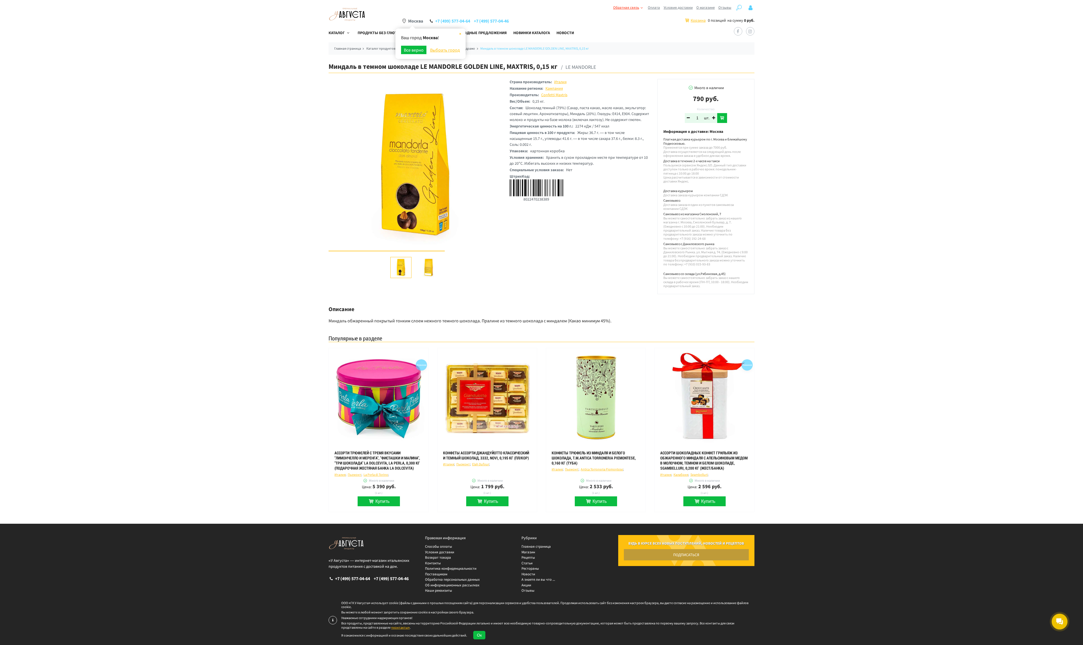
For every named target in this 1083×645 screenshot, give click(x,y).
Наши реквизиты (438, 590)
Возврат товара (438, 557)
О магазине (705, 7)
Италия (560, 81)
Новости (565, 32)
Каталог (337, 32)
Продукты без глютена (381, 32)
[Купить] (722, 118)
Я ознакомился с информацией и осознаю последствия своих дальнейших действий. (404, 635)
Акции (526, 585)
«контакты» (400, 627)
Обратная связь (626, 7)
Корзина (698, 20)
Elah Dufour (480, 464)
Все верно (414, 50)
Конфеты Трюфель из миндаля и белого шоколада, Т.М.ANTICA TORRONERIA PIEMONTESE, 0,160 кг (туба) (594, 458)
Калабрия (680, 474)
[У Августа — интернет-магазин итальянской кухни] (347, 14)
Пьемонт (354, 474)
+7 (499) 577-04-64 (452, 21)
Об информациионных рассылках (452, 585)
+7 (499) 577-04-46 (491, 21)
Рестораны (530, 568)
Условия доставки (678, 7)
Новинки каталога (531, 32)
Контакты (433, 563)
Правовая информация (445, 537)
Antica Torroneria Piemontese (602, 469)
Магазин (528, 552)
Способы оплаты (438, 546)
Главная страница (536, 546)
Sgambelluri (699, 474)
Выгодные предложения (481, 32)
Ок (479, 635)
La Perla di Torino (376, 474)
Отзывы (724, 7)
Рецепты (528, 557)
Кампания (554, 88)
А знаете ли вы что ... (538, 579)
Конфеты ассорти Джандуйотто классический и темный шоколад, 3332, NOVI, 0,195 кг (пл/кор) (486, 455)
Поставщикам (436, 574)
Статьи (526, 563)
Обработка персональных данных (452, 579)
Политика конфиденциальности (450, 568)
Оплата (654, 7)
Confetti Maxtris (554, 94)
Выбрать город (445, 50)
